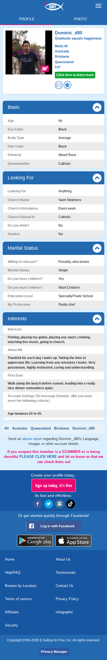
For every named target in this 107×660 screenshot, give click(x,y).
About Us (63, 559)
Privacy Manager (54, 652)
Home (9, 559)
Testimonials (66, 572)
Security (11, 625)
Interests (17, 318)
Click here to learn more (75, 75)
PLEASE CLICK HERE (38, 457)
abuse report (32, 439)
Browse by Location (20, 586)
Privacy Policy (67, 599)
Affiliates (12, 612)
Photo (80, 19)
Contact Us (65, 586)
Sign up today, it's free (53, 485)
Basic (14, 107)
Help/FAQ (12, 572)
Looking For (21, 177)
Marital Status (23, 248)
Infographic (64, 612)
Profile (27, 19)
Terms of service (18, 599)
